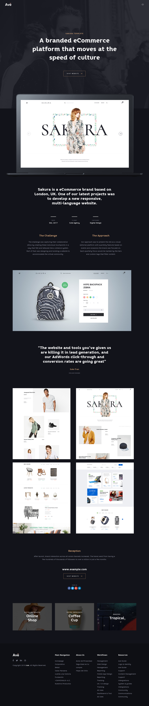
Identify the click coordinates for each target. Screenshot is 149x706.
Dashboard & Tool (104, 693)
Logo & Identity (124, 664)
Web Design (102, 664)
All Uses (100, 690)
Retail (57, 667)
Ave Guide (122, 661)
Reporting (101, 671)
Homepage (59, 661)
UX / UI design (103, 684)
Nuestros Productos (63, 684)
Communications (125, 693)
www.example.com (74, 569)
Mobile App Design (104, 674)
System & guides (125, 684)
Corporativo (60, 664)
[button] (142, 4)
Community (123, 690)
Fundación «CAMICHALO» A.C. (62, 679)
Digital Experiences (32, 612)
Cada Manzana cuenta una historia (63, 672)
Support (121, 671)
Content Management (127, 674)
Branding (117, 614)
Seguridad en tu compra (82, 666)
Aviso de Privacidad (84, 661)
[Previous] (29, 134)
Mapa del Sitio (82, 671)
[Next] (120, 134)
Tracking (100, 680)
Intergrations (123, 680)
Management (102, 661)
